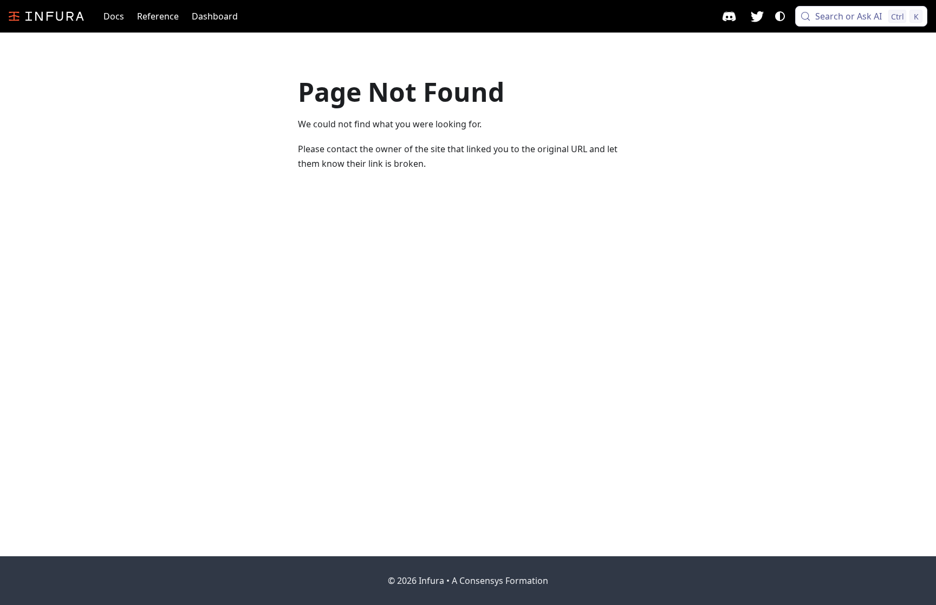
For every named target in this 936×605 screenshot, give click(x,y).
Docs (113, 16)
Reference (158, 16)
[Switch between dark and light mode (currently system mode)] (780, 16)
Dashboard (215, 16)
